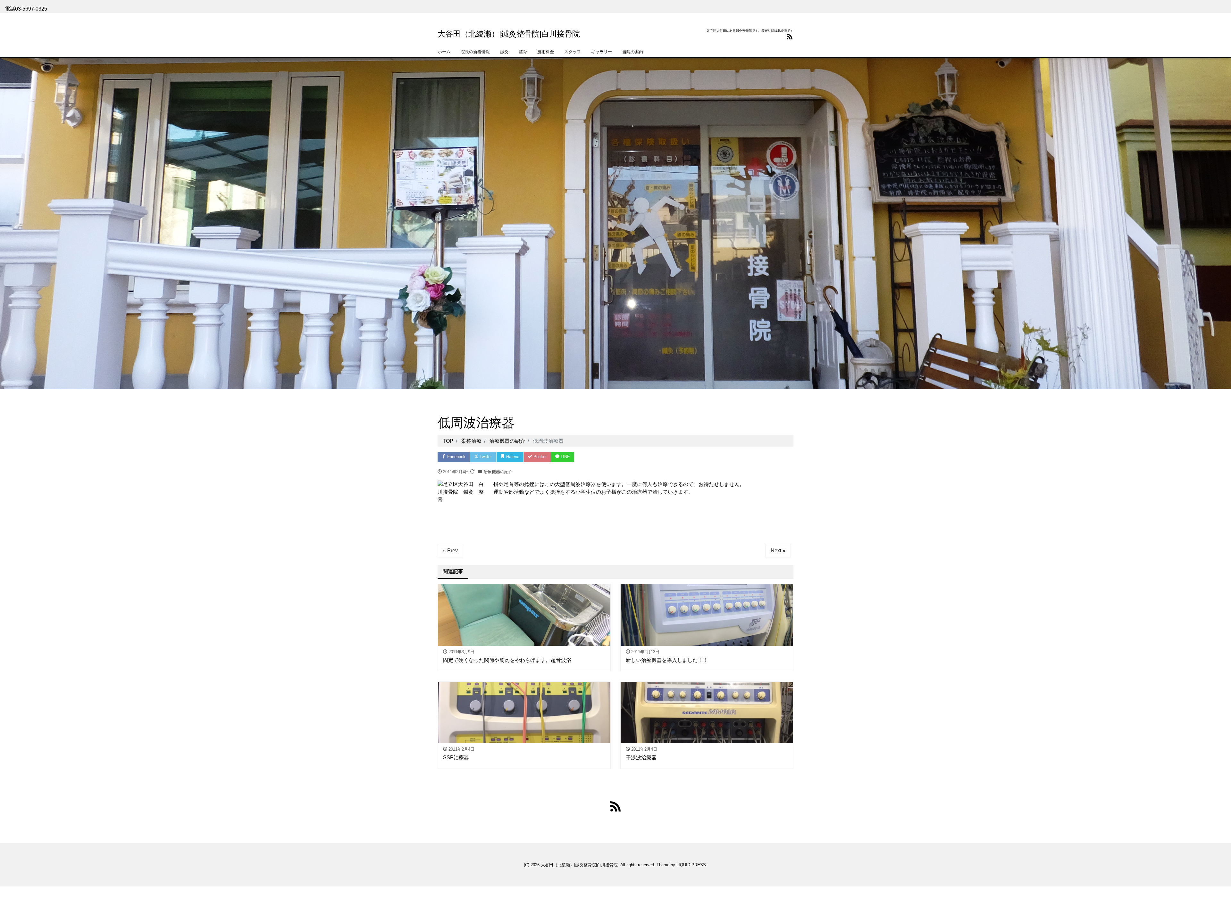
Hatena (512, 456)
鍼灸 (504, 51)
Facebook (455, 456)
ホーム (444, 51)
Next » (778, 550)
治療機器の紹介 (498, 471)
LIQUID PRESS (691, 864)
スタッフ (572, 51)
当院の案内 (632, 51)
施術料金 (545, 51)
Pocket (539, 456)
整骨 (523, 51)
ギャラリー (601, 51)
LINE (564, 456)
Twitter (485, 456)
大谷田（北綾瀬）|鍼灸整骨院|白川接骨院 (509, 33)
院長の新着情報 (475, 51)
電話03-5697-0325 (26, 9)
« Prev (450, 550)
